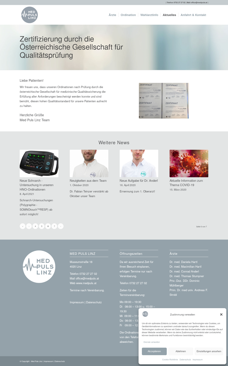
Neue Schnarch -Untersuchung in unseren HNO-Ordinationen (36, 184)
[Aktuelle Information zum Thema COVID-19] (189, 163)
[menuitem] (112, 15)
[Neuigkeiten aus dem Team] (89, 163)
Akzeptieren (154, 351)
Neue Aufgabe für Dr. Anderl (139, 180)
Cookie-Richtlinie (170, 359)
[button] (221, 314)
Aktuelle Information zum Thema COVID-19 (186, 182)
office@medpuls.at (199, 2)
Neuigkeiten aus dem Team (88, 180)
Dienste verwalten (152, 341)
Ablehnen (181, 351)
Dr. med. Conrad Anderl (184, 271)
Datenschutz (185, 359)
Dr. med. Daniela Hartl (183, 262)
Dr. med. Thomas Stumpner (187, 276)
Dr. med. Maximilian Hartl (185, 266)
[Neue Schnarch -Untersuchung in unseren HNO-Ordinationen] (39, 163)
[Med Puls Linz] (29, 15)
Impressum (198, 359)
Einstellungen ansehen (209, 351)
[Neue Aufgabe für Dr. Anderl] (139, 163)
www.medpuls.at (86, 283)
